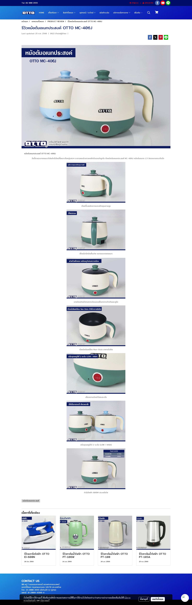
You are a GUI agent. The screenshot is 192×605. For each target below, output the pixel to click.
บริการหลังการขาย (121, 12)
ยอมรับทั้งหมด (157, 599)
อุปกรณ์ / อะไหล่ (87, 12)
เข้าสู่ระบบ (134, 3)
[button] (149, 12)
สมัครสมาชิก (148, 3)
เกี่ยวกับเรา (52, 12)
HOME (41, 12)
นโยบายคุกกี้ (45, 600)
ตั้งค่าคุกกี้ (144, 599)
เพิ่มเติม (137, 12)
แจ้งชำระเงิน (104, 12)
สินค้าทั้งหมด (68, 12)
